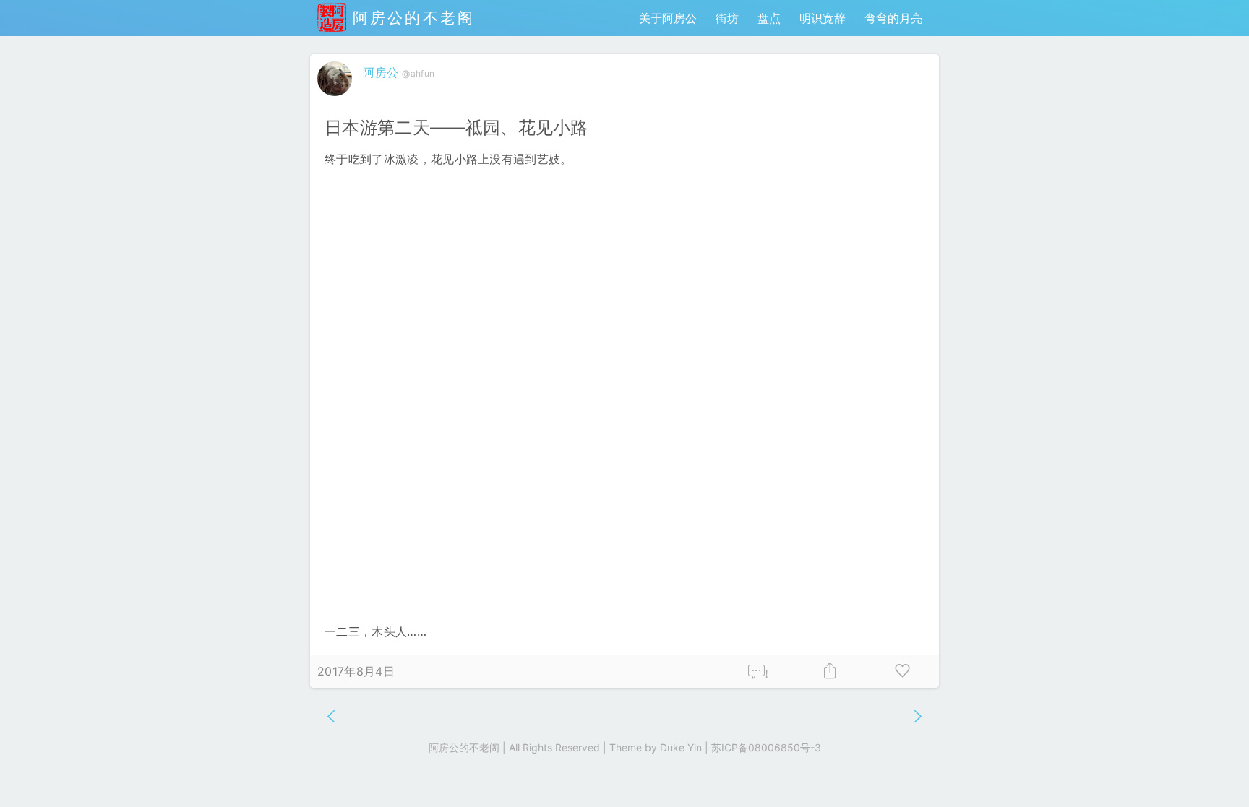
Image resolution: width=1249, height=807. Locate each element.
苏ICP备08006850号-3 (766, 747)
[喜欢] (903, 671)
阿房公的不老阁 (410, 18)
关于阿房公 (668, 18)
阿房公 (380, 72)
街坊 (727, 18)
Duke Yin (681, 747)
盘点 (769, 18)
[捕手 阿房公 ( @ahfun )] (336, 99)
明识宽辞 (822, 18)
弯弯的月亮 (893, 18)
